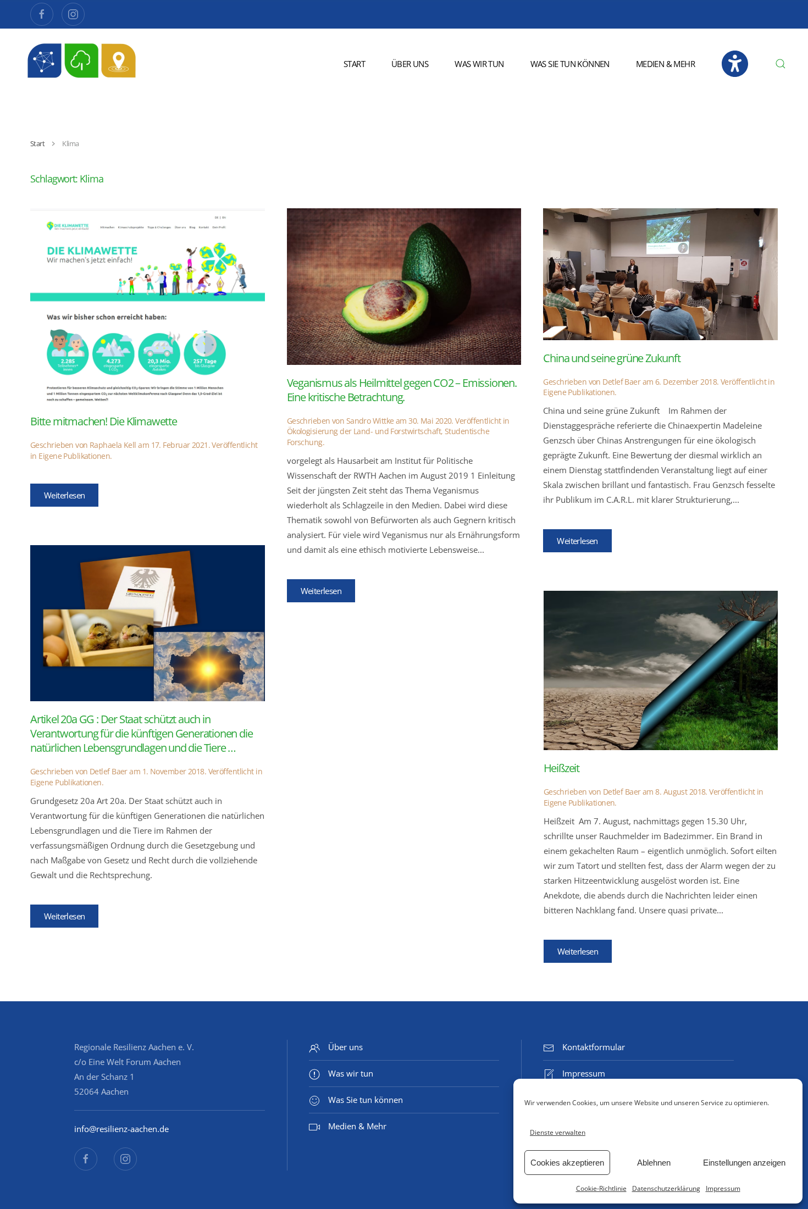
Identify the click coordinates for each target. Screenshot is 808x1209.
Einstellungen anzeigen (744, 1162)
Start (354, 63)
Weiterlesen (64, 495)
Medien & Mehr (665, 63)
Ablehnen (654, 1162)
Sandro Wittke (370, 420)
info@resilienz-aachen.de (121, 1128)
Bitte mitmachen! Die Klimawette (103, 421)
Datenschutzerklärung (666, 1188)
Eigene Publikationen (74, 456)
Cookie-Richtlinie (601, 1188)
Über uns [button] (409, 63)
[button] (780, 64)
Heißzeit (561, 768)
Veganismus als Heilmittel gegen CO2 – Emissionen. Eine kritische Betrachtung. (402, 389)
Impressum (723, 1188)
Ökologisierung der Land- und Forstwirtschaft (364, 431)
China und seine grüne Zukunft (611, 358)
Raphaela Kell (113, 445)
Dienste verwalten (557, 1132)
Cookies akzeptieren (567, 1162)
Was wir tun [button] (479, 63)
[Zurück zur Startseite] (82, 64)
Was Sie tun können (570, 63)
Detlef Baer (621, 381)
